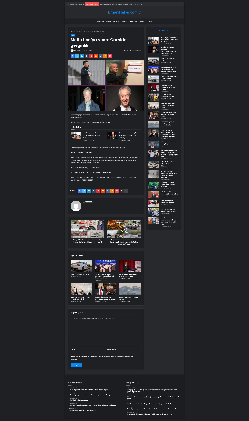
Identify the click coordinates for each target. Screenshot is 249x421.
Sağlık (124, 21)
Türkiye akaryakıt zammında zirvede (167, 202)
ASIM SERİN (77, 50)
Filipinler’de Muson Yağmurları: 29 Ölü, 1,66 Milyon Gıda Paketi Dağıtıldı (169, 174)
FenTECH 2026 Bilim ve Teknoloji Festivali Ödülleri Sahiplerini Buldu (104, 276)
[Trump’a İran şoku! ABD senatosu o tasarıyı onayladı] (105, 289)
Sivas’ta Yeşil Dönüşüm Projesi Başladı (169, 77)
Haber (108, 21)
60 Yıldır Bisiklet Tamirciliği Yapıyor (167, 95)
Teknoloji (133, 21)
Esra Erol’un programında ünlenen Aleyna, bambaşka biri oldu (169, 221)
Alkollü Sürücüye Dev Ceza (108, 4)
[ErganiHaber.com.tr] (124, 12)
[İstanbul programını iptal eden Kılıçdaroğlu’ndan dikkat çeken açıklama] (112, 135)
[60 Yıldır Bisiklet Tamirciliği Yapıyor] (153, 97)
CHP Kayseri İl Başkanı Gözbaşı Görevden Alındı (169, 193)
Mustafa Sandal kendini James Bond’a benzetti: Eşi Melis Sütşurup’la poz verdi (169, 154)
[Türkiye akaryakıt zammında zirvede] (153, 203)
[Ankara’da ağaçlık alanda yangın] (130, 289)
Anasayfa (100, 21)
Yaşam (141, 21)
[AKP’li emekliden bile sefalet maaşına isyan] (153, 212)
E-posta (73, 349)
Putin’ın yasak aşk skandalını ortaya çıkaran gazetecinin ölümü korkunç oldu (168, 134)
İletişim (149, 21)
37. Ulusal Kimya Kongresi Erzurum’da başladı (128, 275)
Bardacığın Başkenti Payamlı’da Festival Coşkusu (168, 185)
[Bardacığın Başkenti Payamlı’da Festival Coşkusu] (153, 185)
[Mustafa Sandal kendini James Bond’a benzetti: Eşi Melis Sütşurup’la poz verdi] (153, 153)
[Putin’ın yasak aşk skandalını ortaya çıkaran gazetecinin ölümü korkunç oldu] (153, 133)
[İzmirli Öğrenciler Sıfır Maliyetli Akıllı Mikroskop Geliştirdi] (76, 135)
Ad (72, 342)
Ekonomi (116, 21)
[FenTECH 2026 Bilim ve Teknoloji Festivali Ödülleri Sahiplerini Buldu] (105, 266)
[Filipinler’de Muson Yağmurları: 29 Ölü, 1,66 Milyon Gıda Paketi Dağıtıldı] (153, 174)
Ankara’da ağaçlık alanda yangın (128, 298)
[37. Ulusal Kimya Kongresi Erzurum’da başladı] (130, 266)
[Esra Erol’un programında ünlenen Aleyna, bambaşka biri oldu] (153, 220)
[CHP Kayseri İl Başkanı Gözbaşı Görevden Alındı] (153, 194)
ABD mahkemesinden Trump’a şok (168, 143)
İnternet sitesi (111, 349)
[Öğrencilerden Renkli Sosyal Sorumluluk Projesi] (81, 289)
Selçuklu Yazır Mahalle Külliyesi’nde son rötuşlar (168, 164)
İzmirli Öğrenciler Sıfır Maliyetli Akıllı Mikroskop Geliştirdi (91, 135)
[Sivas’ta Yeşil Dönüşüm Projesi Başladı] (153, 79)
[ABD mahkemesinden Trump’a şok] (153, 144)
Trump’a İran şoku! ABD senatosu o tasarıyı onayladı (105, 298)
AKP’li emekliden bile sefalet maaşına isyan (168, 210)
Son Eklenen (163, 30)
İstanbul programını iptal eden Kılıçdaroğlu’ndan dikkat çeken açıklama (128, 135)
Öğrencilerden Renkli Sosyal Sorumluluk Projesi (80, 298)
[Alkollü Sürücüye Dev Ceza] (81, 266)
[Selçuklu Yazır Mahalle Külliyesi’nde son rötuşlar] (153, 164)
